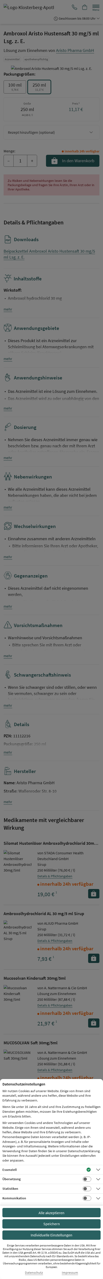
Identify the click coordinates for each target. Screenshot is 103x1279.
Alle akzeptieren (51, 1212)
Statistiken (10, 1188)
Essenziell (9, 1170)
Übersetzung (11, 1179)
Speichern (51, 1223)
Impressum (70, 1273)
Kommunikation (14, 1198)
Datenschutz (34, 1273)
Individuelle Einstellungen (51, 1235)
